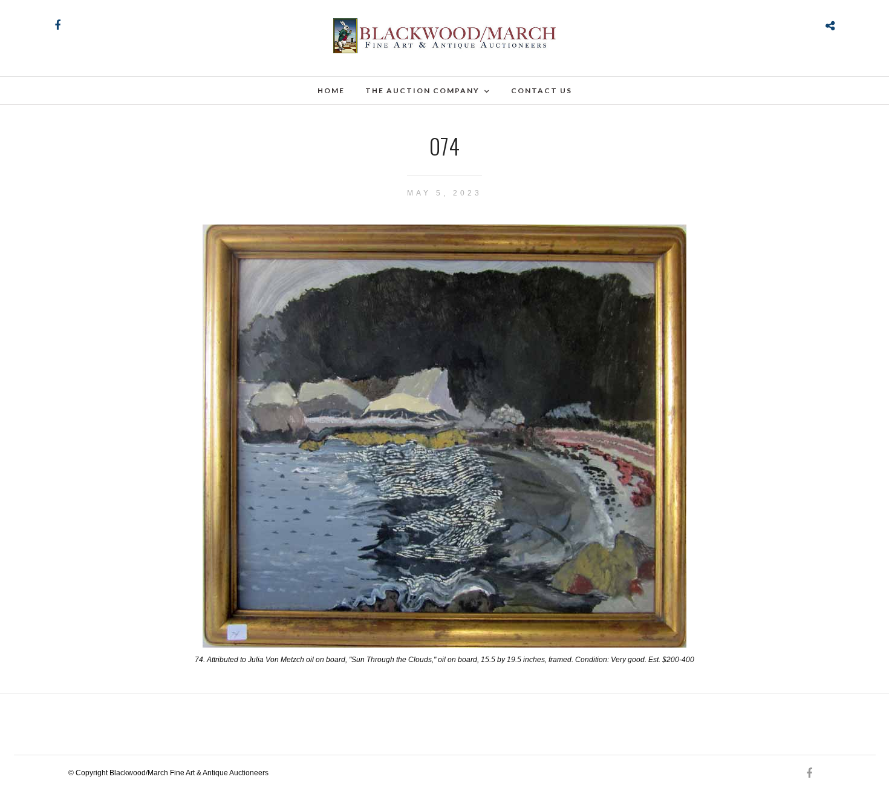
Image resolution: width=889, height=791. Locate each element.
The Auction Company (422, 90)
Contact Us (541, 90)
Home (331, 90)
